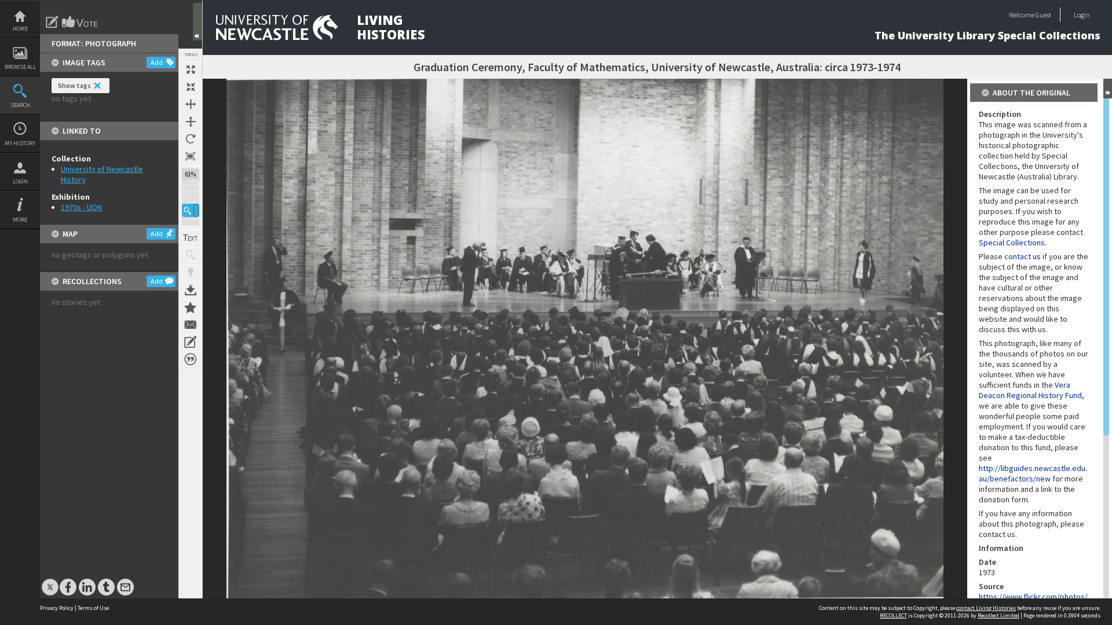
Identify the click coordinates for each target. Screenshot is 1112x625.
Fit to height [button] (190, 121)
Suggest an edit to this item (52, 22)
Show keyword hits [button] (190, 255)
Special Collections (1012, 242)
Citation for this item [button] (190, 359)
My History (20, 143)
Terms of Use (93, 608)
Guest (1043, 14)
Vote (80, 22)
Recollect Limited (998, 615)
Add (157, 62)
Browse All (20, 67)
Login (20, 181)
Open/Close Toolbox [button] (197, 22)
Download (190, 290)
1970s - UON (81, 207)
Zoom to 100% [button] (190, 156)
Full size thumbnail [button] (190, 69)
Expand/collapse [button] (1107, 88)
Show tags (74, 85)
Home (20, 28)
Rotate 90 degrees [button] (190, 139)
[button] (190, 210)
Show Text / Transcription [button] (190, 238)
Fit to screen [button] (190, 86)
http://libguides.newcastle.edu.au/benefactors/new (1033, 473)
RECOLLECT (893, 615)
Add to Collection (190, 307)
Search (20, 105)
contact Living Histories (986, 608)
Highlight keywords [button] (190, 272)
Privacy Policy (57, 608)
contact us (1022, 256)
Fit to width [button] (190, 104)
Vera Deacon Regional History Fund (1030, 390)
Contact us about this (190, 324)
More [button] (20, 219)
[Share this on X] (50, 581)
